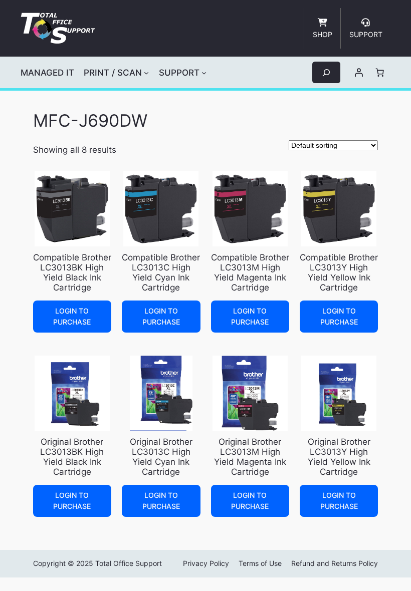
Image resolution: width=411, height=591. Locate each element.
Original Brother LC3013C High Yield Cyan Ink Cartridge (161, 457)
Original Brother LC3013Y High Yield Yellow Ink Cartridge (339, 457)
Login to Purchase (72, 316)
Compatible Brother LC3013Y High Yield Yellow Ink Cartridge (339, 272)
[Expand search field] (326, 72)
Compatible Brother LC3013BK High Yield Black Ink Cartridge (72, 272)
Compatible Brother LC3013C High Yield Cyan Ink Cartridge (161, 272)
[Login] (358, 72)
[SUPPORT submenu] (204, 72)
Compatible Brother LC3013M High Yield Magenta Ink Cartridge (250, 272)
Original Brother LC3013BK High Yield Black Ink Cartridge (72, 457)
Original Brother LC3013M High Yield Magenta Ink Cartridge (250, 457)
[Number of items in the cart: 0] (379, 72)
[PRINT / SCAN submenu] (146, 72)
